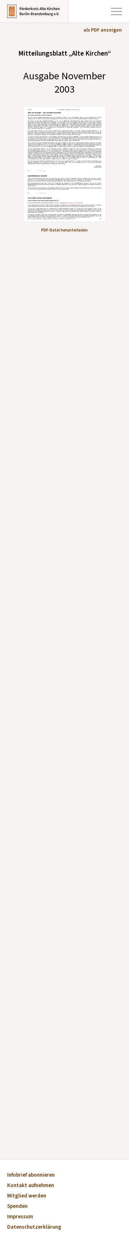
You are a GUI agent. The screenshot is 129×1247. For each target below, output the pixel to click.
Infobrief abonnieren (31, 1175)
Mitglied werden (26, 1196)
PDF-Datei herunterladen (64, 230)
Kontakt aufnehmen (30, 1185)
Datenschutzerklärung (34, 1227)
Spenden (17, 1206)
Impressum (20, 1217)
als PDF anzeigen (102, 30)
